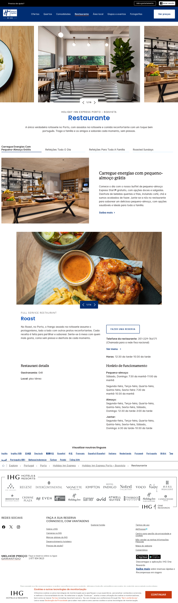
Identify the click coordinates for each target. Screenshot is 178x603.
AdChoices (141, 529)
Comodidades (63, 14)
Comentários (142, 550)
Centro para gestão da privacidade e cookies (153, 534)
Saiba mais (106, 212)
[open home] (4, 466)
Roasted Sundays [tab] (143, 149)
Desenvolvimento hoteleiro (59, 541)
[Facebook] (4, 527)
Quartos (48, 14)
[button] (167, 3)
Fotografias (136, 14)
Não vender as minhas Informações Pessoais (152, 540)
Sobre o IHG (52, 529)
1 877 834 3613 (36, 558)
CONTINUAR (158, 594)
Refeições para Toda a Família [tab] (107, 149)
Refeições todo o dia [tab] (58, 149)
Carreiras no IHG (54, 533)
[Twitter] (11, 527)
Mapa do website (144, 546)
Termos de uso (142, 525)
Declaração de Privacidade (56, 600)
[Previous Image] (83, 102)
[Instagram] (18, 527)
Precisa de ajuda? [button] (16, 4)
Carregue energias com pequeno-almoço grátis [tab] (16, 148)
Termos (55, 597)
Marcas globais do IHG (57, 537)
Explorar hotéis (98, 525)
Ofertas (35, 14)
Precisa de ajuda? (54, 545)
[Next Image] (94, 102)
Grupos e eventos (116, 14)
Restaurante (82, 14)
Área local (98, 14)
